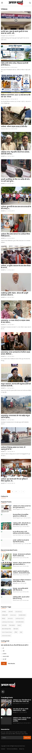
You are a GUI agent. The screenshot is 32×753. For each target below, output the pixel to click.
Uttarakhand (18, 611)
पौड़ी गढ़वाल (16, 628)
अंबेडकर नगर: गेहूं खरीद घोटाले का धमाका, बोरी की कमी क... (15, 153)
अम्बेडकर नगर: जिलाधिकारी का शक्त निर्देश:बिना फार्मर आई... (22, 700)
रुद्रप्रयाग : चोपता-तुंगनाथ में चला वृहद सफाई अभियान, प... (22, 563)
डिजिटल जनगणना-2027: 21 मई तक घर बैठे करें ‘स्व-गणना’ (16, 96)
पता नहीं (4, 659)
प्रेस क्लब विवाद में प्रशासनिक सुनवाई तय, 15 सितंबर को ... (20, 515)
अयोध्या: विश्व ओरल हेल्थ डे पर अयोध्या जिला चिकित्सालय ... (15, 235)
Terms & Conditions (12, 749)
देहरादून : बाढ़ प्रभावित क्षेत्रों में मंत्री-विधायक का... (20, 589)
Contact (3, 749)
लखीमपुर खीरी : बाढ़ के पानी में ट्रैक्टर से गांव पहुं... (21, 597)
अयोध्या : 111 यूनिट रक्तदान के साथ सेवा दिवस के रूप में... (16, 267)
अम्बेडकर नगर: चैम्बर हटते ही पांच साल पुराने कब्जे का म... (22, 506)
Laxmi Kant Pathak (17, 535)
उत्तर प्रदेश (4, 625)
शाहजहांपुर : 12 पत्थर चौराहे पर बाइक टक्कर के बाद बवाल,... (15, 321)
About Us (21, 749)
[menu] (2, 3)
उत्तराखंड (4, 611)
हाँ (3, 648)
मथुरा (21, 632)
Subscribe (27, 737)
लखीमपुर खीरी (4, 615)
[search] (30, 3)
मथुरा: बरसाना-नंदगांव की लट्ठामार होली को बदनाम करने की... (16, 385)
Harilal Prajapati (16, 509)
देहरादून (3, 618)
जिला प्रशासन (12, 625)
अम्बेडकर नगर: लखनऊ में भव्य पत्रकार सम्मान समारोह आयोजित (22, 719)
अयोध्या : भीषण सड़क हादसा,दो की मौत (14, 127)
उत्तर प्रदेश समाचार (20, 622)
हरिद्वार (16, 632)
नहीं (3, 651)
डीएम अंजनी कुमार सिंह (6, 628)
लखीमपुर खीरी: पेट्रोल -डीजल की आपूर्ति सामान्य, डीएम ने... (14, 294)
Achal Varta (13, 615)
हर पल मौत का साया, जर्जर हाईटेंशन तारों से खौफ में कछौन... (21, 532)
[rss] (3, 692)
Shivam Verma (4, 67)
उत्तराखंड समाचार (22, 615)
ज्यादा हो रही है (6, 656)
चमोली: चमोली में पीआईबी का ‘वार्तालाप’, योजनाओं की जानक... (22, 572)
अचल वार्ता (2, 156)
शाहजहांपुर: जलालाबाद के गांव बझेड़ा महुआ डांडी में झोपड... (15, 417)
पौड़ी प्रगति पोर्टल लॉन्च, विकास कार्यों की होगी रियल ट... (14, 64)
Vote (4, 663)
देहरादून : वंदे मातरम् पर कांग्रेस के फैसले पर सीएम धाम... (22, 555)
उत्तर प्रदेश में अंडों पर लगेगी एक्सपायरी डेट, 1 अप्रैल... (20, 709)
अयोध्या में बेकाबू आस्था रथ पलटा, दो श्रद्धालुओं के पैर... (13, 448)
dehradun (10, 618)
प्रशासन (19, 625)
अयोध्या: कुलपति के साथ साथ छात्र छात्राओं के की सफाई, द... (16, 208)
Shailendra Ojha (4, 128)
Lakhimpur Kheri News (7, 622)
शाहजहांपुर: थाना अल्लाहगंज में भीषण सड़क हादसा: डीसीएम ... (15, 353)
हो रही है (4, 653)
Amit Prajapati (16, 703)
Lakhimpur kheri (20, 618)
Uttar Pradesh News (7, 632)
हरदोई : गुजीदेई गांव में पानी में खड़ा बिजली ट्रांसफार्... (21, 541)
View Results (11, 663)
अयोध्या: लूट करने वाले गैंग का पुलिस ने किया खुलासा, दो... (14, 480)
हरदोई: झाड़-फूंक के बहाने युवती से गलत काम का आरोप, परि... (14, 32)
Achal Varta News (6, 635)
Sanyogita (3, 35)
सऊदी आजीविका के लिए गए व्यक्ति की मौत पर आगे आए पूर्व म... (15, 180)
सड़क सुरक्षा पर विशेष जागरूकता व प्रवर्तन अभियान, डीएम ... (22, 580)
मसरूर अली (15, 583)
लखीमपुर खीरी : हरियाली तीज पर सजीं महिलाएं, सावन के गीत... (22, 524)
